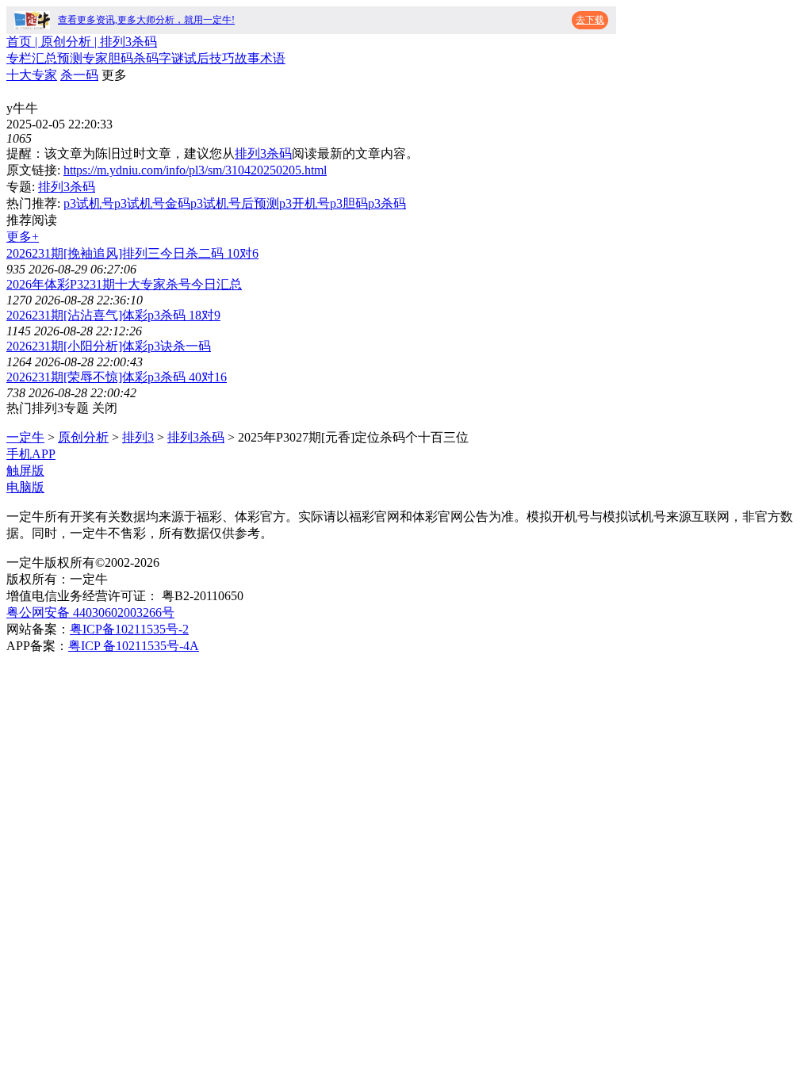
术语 (272, 58)
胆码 (120, 58)
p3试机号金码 (152, 203)
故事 (247, 58)
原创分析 (83, 437)
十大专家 (31, 75)
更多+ (22, 236)
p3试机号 (88, 203)
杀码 (146, 58)
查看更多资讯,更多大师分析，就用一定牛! (146, 19)
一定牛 (25, 437)
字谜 (171, 58)
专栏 (19, 58)
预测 (69, 58)
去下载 (590, 19)
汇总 (44, 58)
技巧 (222, 58)
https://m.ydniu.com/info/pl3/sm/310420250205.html (195, 170)
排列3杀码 (263, 153)
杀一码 (79, 75)
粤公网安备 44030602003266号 (90, 612)
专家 (95, 58)
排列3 (138, 437)
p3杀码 (387, 203)
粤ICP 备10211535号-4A (133, 645)
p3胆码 (349, 203)
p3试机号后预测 (234, 203)
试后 (196, 58)
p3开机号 (304, 203)
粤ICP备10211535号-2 (129, 629)
